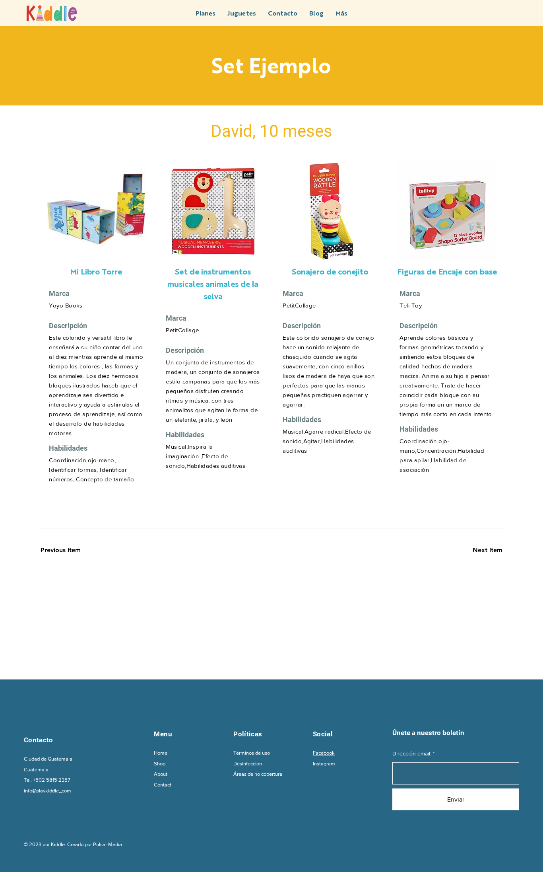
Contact (162, 785)
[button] (341, 13)
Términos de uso (251, 753)
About (160, 774)
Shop (159, 764)
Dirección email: (411, 753)
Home (160, 753)
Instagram (324, 764)
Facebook (324, 753)
